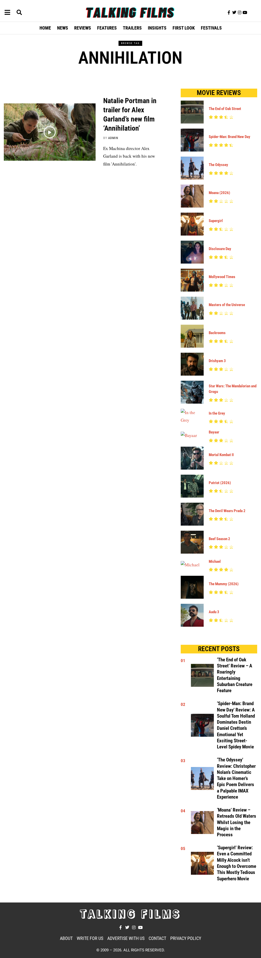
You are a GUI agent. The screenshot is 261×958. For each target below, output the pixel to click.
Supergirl (216, 220)
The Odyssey (218, 164)
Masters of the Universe (227, 305)
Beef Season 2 (219, 539)
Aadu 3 (214, 612)
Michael (215, 561)
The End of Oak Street (225, 108)
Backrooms (217, 333)
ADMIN (113, 138)
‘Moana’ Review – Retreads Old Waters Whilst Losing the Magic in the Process (236, 822)
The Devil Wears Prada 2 (227, 511)
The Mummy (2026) (224, 584)
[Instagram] (240, 12)
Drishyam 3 (217, 361)
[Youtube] (245, 12)
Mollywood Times (222, 277)
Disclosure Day (220, 249)
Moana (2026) (219, 192)
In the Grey (217, 413)
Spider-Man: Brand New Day (229, 136)
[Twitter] (234, 12)
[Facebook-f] (229, 12)
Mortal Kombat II (221, 455)
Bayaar (214, 432)
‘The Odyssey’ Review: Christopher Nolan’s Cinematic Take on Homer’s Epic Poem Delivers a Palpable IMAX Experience (236, 778)
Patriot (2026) (220, 483)
